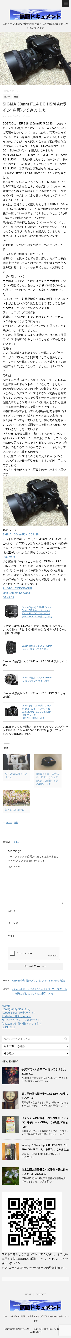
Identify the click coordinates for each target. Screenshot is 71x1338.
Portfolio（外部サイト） (16, 1016)
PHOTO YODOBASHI (17, 588)
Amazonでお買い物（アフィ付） (22, 1023)
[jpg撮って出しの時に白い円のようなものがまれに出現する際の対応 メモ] (48, 762)
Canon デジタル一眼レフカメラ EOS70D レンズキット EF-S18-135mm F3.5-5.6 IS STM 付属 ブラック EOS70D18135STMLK (37, 711)
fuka (16, 842)
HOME (6, 1005)
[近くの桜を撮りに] (16, 798)
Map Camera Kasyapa (16, 592)
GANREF (8, 597)
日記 (16, 822)
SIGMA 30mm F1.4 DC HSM (21, 534)
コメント (14, 866)
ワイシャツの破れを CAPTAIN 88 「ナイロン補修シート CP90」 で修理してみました (45, 1122)
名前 (12, 910)
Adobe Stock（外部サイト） (19, 1012)
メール (13, 923)
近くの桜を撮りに (14, 809)
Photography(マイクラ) (16, 1009)
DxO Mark (9, 556)
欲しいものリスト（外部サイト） (22, 1019)
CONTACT (8, 1027)
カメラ (9, 822)
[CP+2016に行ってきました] (16, 762)
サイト (11, 935)
